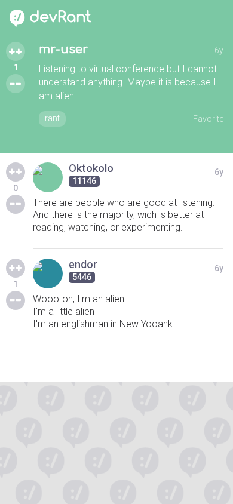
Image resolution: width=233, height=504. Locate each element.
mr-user (63, 49)
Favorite (208, 119)
